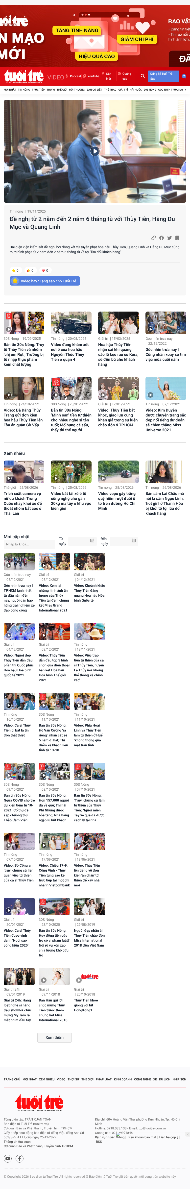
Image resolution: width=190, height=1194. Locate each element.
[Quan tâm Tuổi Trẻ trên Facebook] (20, 1159)
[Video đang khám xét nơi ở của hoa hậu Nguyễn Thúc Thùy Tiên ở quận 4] (71, 323)
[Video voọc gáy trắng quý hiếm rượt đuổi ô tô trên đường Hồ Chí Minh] (118, 472)
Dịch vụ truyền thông (109, 1137)
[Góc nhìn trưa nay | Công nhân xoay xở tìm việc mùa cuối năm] (165, 323)
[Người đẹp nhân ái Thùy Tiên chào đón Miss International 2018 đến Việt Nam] (89, 906)
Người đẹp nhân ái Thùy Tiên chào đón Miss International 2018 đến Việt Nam (89, 938)
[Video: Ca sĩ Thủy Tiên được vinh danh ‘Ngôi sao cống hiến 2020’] (19, 906)
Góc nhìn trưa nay (170, 89)
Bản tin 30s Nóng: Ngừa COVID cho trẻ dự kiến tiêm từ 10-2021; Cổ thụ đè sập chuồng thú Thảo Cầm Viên (19, 808)
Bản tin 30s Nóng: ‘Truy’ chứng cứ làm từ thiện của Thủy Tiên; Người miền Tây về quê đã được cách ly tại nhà (89, 808)
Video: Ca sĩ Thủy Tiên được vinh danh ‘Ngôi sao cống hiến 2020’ (17, 938)
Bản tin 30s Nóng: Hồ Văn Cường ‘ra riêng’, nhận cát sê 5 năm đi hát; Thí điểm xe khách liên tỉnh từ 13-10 (53, 738)
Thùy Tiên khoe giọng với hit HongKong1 (86, 1005)
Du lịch (164, 1079)
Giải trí (123, 89)
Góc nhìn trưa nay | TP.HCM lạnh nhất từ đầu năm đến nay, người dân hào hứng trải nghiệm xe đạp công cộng (19, 598)
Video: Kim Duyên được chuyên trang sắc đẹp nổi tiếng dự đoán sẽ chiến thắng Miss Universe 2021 (165, 420)
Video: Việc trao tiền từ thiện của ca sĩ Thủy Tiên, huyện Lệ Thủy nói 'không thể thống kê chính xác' (89, 668)
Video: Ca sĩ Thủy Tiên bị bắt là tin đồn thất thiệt (17, 730)
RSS (99, 1142)
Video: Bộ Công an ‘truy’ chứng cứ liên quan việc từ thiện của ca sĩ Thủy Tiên (19, 873)
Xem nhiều (14, 453)
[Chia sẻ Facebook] (162, 238)
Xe (155, 1079)
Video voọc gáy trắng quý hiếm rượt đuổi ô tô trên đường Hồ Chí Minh (117, 501)
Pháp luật (104, 1079)
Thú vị (51, 89)
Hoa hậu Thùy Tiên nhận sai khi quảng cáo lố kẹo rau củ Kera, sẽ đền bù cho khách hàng (118, 354)
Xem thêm (55, 1037)
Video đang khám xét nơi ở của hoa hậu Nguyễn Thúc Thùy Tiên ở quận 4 (70, 352)
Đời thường (77, 89)
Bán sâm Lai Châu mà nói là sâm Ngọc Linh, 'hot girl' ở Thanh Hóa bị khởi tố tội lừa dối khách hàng (164, 503)
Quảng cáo (126, 76)
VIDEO (56, 77)
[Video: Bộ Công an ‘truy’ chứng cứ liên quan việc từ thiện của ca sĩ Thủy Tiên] (19, 841)
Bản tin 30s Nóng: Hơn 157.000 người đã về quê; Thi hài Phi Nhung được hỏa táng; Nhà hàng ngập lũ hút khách (54, 808)
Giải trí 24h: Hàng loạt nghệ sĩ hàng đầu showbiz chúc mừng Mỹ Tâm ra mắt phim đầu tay (18, 1010)
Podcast (75, 76)
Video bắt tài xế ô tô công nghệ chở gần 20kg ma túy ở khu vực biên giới (71, 501)
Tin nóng (24, 89)
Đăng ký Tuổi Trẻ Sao (161, 76)
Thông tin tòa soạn (17, 1142)
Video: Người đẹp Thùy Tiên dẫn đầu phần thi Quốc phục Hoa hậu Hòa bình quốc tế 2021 (19, 665)
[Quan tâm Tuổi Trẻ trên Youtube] (8, 1159)
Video (61, 1079)
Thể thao (110, 89)
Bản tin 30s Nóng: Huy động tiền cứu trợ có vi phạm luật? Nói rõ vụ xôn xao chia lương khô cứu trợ (54, 943)
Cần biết (108, 76)
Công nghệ (142, 1079)
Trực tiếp (38, 89)
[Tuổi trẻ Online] (40, 1103)
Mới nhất (10, 89)
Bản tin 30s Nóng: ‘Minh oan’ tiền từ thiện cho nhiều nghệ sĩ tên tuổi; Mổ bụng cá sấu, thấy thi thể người (71, 420)
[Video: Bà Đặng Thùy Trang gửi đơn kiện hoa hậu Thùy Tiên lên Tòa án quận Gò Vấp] (24, 388)
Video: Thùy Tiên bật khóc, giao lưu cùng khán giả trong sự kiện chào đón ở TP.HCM (118, 417)
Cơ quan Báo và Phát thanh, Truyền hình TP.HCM (38, 1146)
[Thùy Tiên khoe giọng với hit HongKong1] (89, 976)
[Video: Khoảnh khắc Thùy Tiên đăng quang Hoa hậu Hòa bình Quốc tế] (89, 561)
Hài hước (136, 89)
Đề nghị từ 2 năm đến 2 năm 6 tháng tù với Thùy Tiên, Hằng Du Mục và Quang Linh (92, 223)
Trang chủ (12, 1079)
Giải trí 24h (12, 990)
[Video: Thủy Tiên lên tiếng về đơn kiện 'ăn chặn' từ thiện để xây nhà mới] (89, 841)
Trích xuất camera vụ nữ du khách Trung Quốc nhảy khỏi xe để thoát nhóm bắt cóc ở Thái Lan (23, 503)
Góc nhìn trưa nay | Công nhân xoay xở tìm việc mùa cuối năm (165, 354)
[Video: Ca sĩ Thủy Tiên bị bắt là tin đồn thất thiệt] (19, 701)
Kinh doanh (123, 1079)
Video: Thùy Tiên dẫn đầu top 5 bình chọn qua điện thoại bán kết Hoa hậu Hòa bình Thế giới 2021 (54, 668)
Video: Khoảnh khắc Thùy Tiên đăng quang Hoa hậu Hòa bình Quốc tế (89, 593)
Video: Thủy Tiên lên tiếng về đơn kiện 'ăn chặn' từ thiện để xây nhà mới (87, 875)
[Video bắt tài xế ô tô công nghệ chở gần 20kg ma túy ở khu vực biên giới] (71, 472)
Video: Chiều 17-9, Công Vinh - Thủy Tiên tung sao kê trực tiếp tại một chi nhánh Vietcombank (54, 875)
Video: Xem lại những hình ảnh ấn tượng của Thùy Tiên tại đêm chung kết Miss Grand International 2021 (54, 598)
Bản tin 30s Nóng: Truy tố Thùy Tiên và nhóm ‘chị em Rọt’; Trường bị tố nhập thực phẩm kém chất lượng (24, 354)
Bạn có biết (94, 89)
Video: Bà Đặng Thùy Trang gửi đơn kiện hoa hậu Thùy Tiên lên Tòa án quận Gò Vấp (23, 417)
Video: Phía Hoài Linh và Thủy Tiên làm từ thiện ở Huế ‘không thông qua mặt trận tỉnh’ (88, 735)
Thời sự (73, 1079)
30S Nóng (150, 89)
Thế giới (62, 89)
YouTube (93, 76)
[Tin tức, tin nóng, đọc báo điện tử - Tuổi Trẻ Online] (25, 76)
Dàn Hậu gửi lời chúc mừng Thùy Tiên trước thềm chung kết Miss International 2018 (53, 1010)
